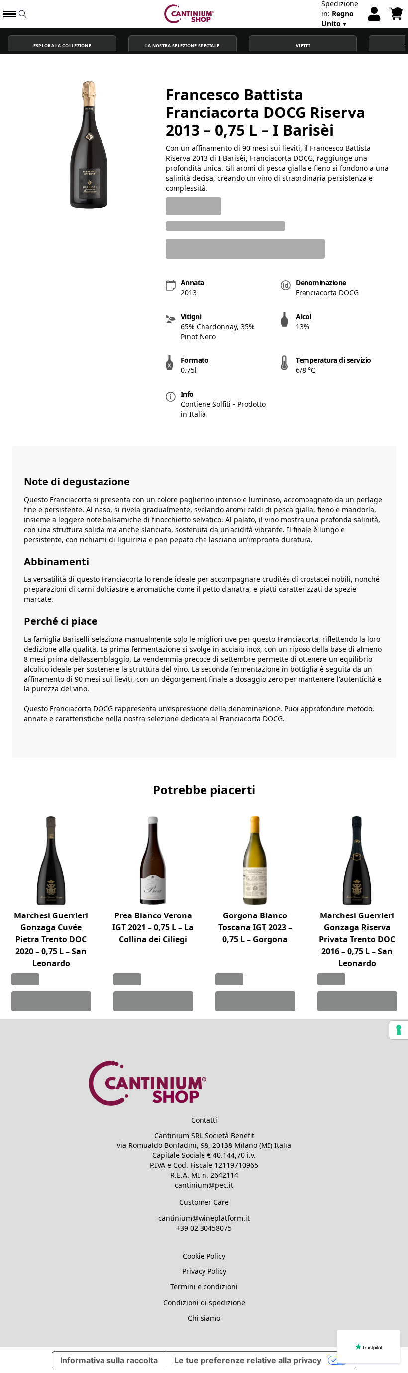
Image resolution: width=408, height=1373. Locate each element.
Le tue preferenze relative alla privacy (247, 1360)
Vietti (303, 46)
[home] (189, 13)
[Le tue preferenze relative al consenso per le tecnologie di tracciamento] (398, 1030)
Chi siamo (204, 1318)
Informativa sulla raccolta (109, 1360)
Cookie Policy (204, 1255)
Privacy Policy (204, 1271)
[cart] (396, 14)
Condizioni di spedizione (204, 1302)
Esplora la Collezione (62, 46)
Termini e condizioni (204, 1286)
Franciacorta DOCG (251, 718)
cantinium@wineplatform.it (204, 1218)
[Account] (374, 14)
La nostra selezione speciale (182, 46)
